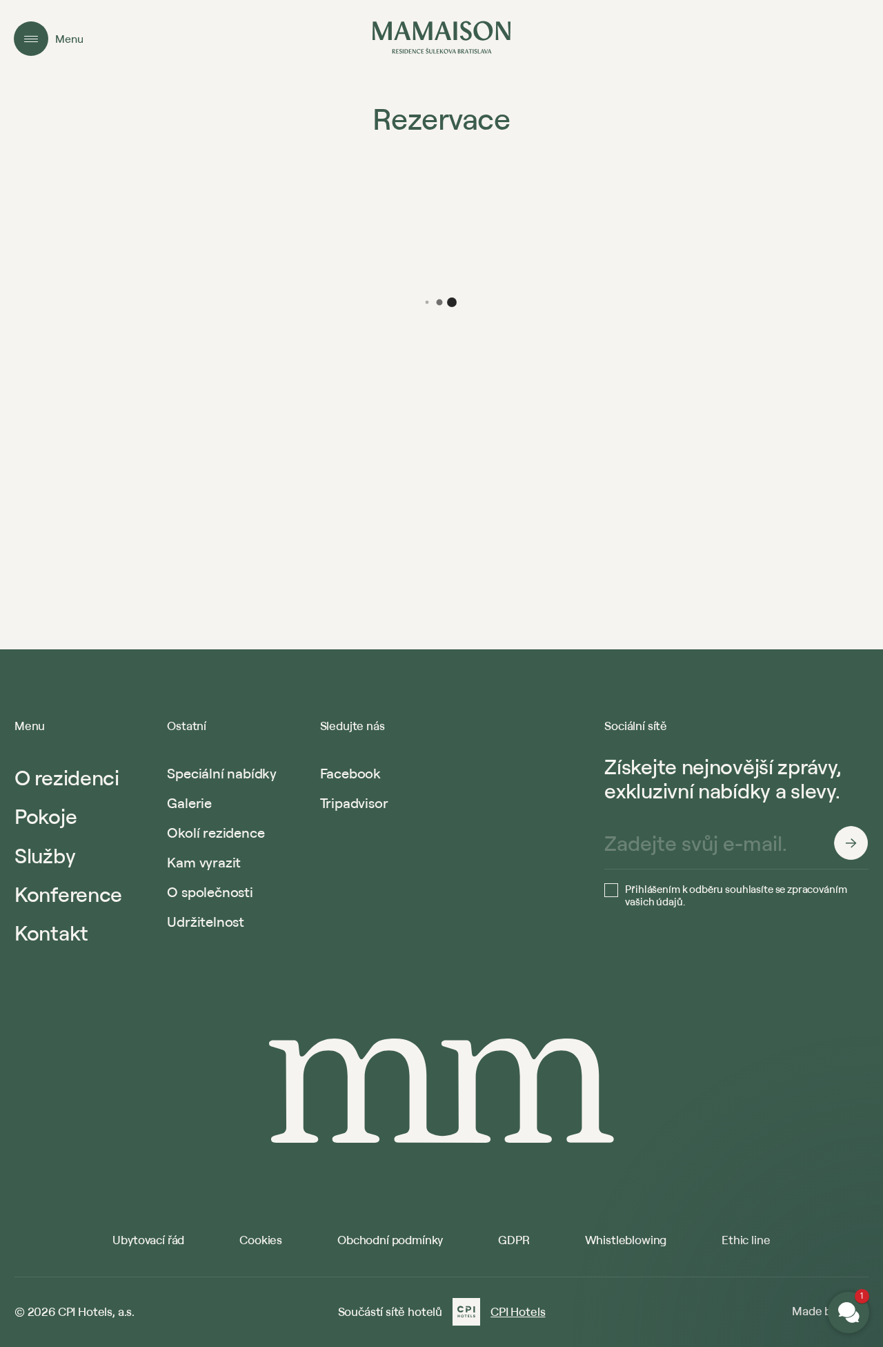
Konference (68, 894)
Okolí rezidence (215, 832)
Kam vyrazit (204, 862)
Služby (44, 855)
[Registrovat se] (851, 843)
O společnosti (209, 892)
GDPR (513, 1239)
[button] (765, 1146)
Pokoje (45, 816)
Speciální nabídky (222, 773)
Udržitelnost (205, 921)
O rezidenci (66, 777)
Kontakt (51, 932)
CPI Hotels (517, 1312)
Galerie (189, 803)
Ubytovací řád (148, 1239)
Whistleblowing (626, 1239)
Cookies (260, 1239)
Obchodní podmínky (390, 1239)
